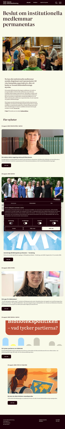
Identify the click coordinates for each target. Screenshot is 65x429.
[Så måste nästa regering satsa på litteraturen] (32, 142)
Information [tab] (32, 203)
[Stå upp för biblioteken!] (32, 283)
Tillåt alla (51, 228)
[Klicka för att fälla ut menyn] (60, 2)
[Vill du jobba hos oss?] (32, 189)
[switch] (25, 223)
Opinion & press (44, 2)
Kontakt (58, 419)
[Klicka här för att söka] (56, 2)
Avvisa (14, 228)
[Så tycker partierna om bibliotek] (32, 333)
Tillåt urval (32, 228)
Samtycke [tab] (13, 203)
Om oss (57, 421)
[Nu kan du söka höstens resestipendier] (32, 381)
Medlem (35, 2)
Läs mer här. (17, 108)
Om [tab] (51, 203)
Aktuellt (28, 2)
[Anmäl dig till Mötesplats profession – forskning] (32, 237)
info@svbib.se (24, 111)
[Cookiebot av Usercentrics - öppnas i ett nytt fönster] (54, 200)
